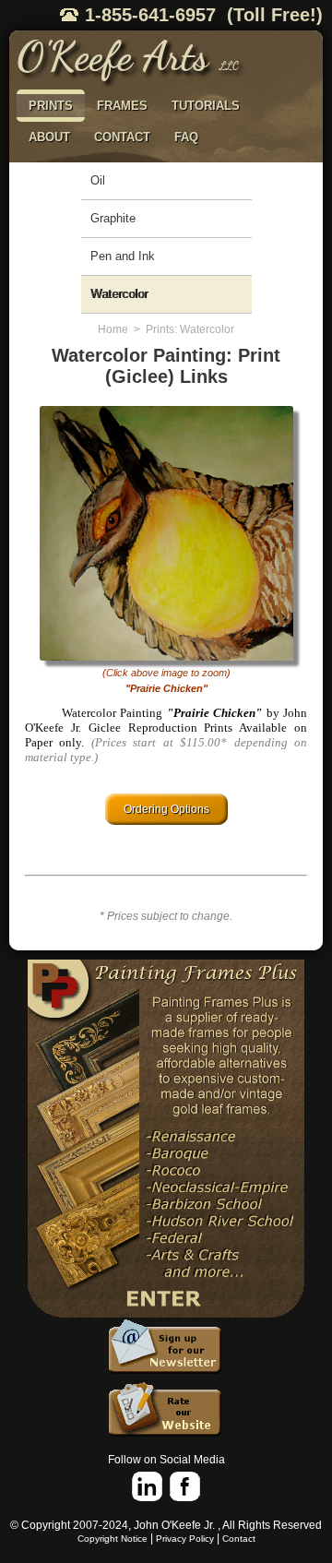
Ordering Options (166, 809)
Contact (238, 1538)
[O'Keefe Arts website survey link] (166, 1412)
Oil (97, 180)
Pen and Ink (122, 256)
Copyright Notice (112, 1538)
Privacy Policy (185, 1538)
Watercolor (119, 294)
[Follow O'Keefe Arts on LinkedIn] (147, 1487)
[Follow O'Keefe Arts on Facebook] (185, 1487)
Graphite (113, 218)
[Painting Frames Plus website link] (166, 1139)
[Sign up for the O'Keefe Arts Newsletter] (166, 1349)
